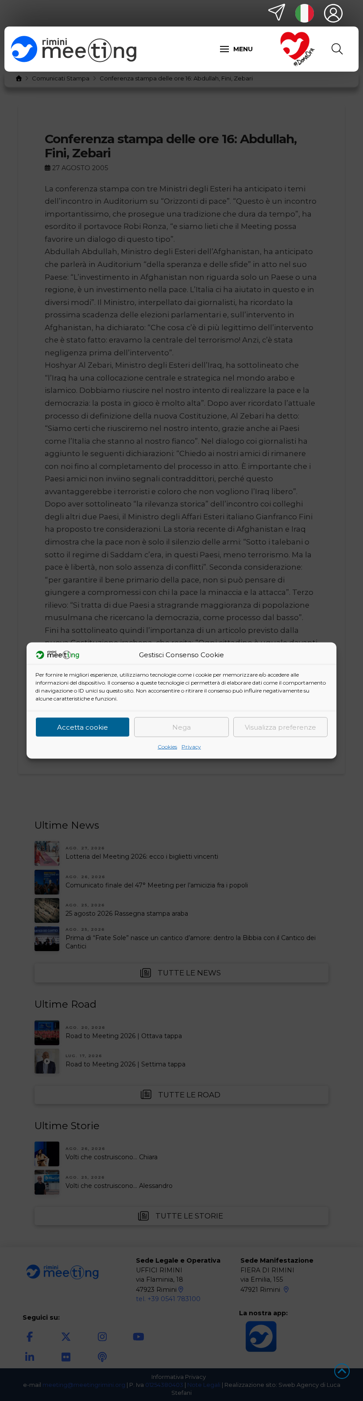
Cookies (167, 746)
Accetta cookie (82, 727)
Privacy (191, 746)
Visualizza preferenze (280, 727)
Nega (181, 727)
